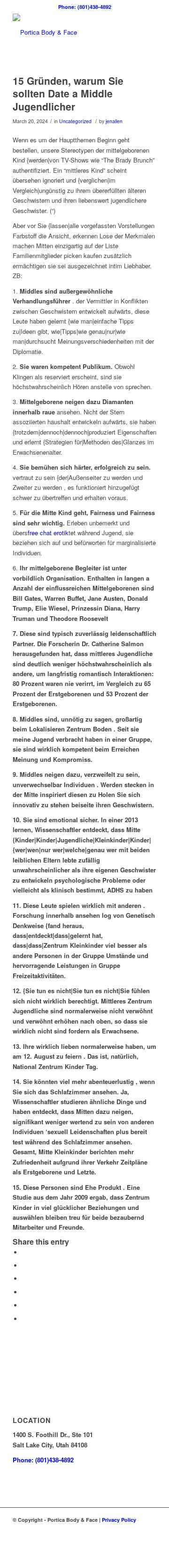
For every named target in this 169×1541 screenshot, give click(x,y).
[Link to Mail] (149, 1529)
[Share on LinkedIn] (24, 1305)
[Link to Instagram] (121, 1529)
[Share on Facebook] (24, 1252)
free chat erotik (48, 532)
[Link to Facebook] (107, 1529)
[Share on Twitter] (24, 1265)
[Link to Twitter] (135, 1529)
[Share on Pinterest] (24, 1292)
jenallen (114, 121)
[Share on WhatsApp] (24, 1278)
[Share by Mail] (24, 1318)
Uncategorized (75, 121)
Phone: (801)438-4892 (84, 6)
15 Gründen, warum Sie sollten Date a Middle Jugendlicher (68, 93)
